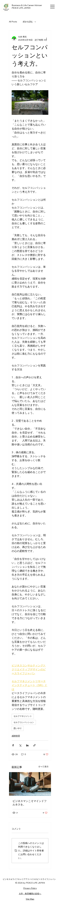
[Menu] (52, 6)
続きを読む (28, 21)
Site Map (30, 899)
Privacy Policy (30, 888)
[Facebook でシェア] (13, 745)
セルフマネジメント (23, 716)
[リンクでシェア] (34, 745)
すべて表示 (43, 766)
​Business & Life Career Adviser (27, 5)
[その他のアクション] (46, 38)
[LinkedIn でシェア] (27, 745)
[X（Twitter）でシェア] (20, 745)
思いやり (18, 728)
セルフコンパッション (24, 722)
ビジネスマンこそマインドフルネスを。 (30, 802)
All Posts (13, 21)
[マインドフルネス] (30, 784)
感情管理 (16, 736)
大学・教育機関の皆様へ (30, 893)
